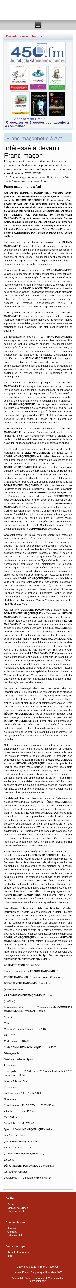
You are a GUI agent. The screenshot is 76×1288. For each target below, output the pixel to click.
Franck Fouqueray (18, 1252)
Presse (11, 1228)
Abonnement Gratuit (29, 119)
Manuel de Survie (17, 1207)
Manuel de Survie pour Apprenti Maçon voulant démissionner (38, 1279)
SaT (9, 1255)
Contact (12, 1231)
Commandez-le (16, 1211)
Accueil (11, 1204)
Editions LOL (15, 1235)
